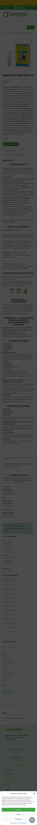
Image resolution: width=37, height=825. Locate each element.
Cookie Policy (13, 822)
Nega (18, 814)
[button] (34, 793)
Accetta (18, 809)
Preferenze (18, 819)
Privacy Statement (22, 822)
